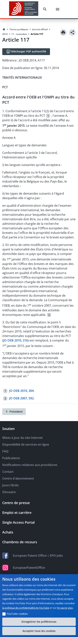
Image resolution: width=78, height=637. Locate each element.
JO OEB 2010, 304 (21, 391)
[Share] (72, 32)
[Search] (45, 9)
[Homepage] (4, 29)
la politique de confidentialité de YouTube (25, 607)
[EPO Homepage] (23, 9)
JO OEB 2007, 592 (21, 398)
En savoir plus (65, 607)
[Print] (63, 32)
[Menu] (58, 9)
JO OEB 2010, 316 (15, 340)
